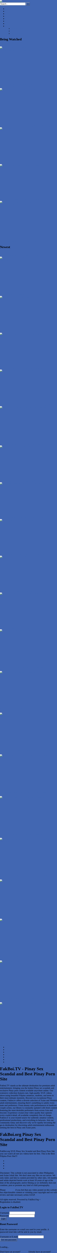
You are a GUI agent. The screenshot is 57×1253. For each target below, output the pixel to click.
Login (3, 1219)
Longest (27, 255)
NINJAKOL (11, 11)
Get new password (8, 1240)
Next (8, 1059)
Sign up (24, 1252)
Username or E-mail (9, 1237)
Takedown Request (14, 1166)
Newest (3, 253)
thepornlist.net (17, 33)
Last (7, 1062)
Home (8, 9)
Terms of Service (13, 1161)
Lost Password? (14, 1218)
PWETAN (10, 13)
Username (4, 1213)
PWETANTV (12, 23)
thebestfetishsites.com (20, 31)
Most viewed (17, 255)
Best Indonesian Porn (20, 28)
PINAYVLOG (12, 16)
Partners (9, 26)
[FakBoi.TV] (6, 1)
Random (35, 255)
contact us (10, 1190)
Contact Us (10, 1168)
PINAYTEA (11, 18)
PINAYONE (11, 21)
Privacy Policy (12, 1163)
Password (4, 1216)
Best (9, 255)
